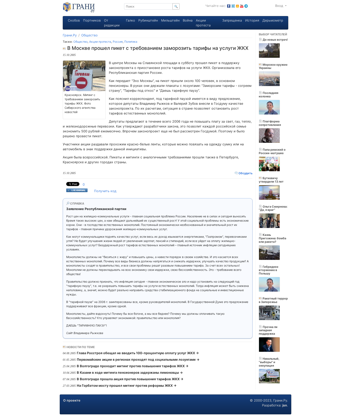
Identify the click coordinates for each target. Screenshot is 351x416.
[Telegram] (246, 6)
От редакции (112, 22)
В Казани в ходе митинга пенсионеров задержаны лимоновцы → (130, 372)
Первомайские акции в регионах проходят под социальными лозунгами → (138, 359)
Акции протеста (203, 22)
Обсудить (245, 173)
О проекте (71, 400)
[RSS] (237, 6)
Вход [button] (279, 6)
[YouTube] (241, 6)
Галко (130, 20)
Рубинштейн (148, 20)
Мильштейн (170, 20)
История (252, 20)
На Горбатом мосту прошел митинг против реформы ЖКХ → (127, 385)
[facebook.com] (229, 6)
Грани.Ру (70, 35)
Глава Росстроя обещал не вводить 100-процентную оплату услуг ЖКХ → (138, 353)
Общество (89, 35)
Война (188, 20)
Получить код (105, 191)
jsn (284, 405)
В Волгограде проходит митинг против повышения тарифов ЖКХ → (132, 366)
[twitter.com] (233, 6)
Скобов (74, 20)
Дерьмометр (272, 20)
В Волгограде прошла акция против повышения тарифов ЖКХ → (130, 379)
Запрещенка (232, 20)
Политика (130, 41)
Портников (92, 20)
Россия (118, 41)
